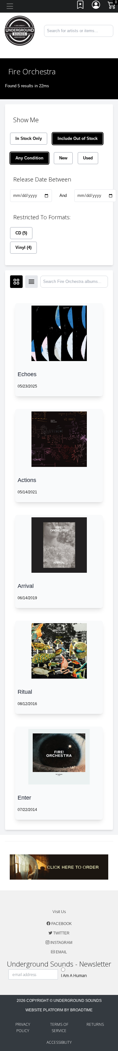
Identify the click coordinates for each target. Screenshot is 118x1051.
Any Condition (29, 158)
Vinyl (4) (23, 247)
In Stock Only (28, 138)
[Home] (20, 30)
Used (88, 158)
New (63, 158)
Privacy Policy (22, 1027)
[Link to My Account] (96, 6)
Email (61, 952)
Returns (95, 1024)
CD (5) (21, 233)
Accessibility (59, 1042)
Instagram (60, 942)
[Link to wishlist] (80, 6)
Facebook (61, 924)
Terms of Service (59, 1027)
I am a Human (74, 975)
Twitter (61, 933)
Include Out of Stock (78, 138)
